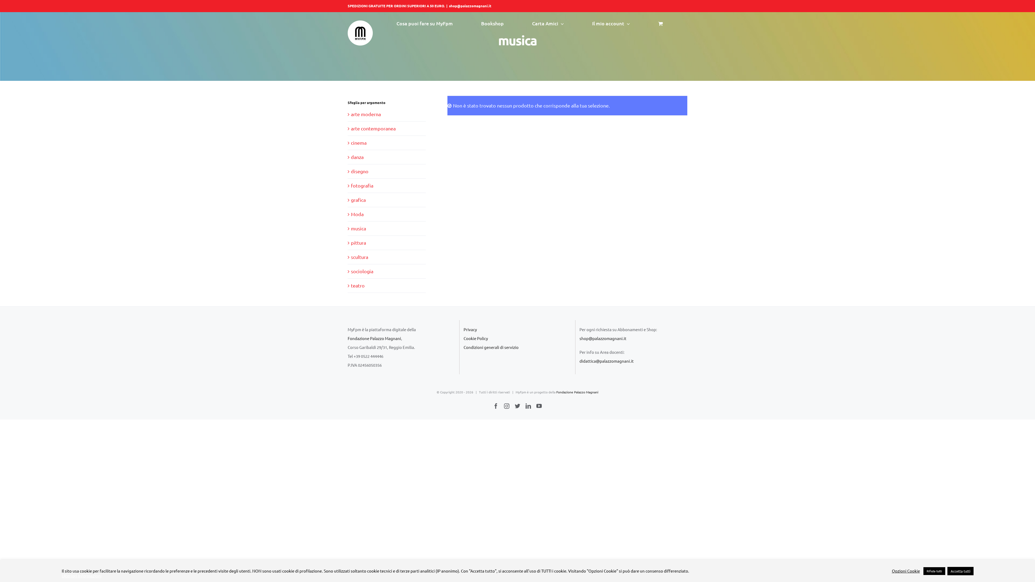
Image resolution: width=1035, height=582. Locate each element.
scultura (359, 257)
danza (357, 157)
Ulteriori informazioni (82, 575)
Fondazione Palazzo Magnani (374, 338)
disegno (359, 171)
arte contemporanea (373, 128)
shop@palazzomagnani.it (470, 6)
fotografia (362, 185)
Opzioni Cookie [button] (906, 571)
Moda (357, 214)
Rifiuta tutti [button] (934, 571)
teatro (358, 285)
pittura (358, 242)
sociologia (362, 271)
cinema (359, 143)
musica (358, 228)
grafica (358, 200)
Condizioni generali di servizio (491, 347)
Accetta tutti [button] (960, 571)
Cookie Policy (476, 338)
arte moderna (366, 114)
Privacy (470, 329)
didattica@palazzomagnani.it (606, 360)
